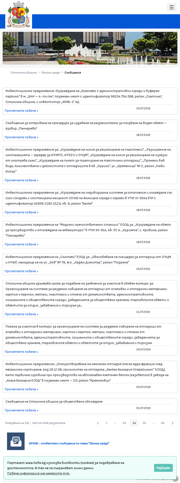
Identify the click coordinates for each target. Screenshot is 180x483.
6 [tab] (162, 58)
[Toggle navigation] (171, 7)
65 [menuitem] (164, 423)
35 (145, 423)
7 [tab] (166, 58)
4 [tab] (153, 58)
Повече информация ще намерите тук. (38, 473)
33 (125, 423)
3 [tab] (149, 58)
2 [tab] (144, 58)
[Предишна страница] (98, 422)
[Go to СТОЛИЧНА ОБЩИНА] (19, 14)
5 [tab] (158, 58)
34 (136, 423)
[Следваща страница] (172, 422)
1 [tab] (140, 58)
